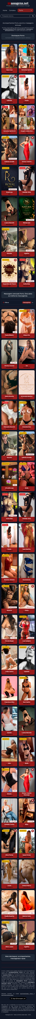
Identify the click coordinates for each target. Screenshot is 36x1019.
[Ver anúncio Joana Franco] (27, 872)
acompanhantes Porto (27, 993)
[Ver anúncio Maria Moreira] (9, 382)
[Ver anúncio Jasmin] (9, 719)
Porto (21, 10)
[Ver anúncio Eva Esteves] (27, 566)
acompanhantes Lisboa (7, 995)
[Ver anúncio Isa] (27, 352)
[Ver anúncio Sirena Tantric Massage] (27, 780)
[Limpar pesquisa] (30, 16)
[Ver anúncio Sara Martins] (27, 535)
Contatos (12, 10)
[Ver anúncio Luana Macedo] (27, 719)
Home (5, 10)
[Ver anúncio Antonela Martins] (27, 382)
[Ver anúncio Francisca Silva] (9, 688)
